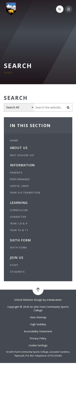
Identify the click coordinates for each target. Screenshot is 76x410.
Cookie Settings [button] (38, 345)
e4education (54, 299)
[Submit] (68, 107)
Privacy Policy (38, 338)
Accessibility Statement (38, 331)
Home (8, 72)
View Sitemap (38, 317)
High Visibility (38, 324)
